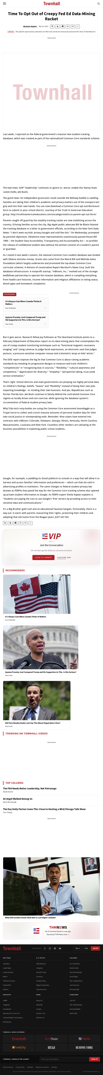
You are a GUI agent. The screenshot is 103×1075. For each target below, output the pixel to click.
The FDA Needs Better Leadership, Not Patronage (29, 788)
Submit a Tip (40, 1013)
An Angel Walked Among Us (17, 799)
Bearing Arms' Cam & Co (11, 1013)
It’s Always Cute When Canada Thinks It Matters (25, 616)
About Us (39, 1000)
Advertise (39, 1005)
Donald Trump (41, 972)
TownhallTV (7, 985)
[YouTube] (60, 948)
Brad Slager (74, 976)
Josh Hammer (74, 985)
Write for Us (40, 1018)
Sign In (77, 948)
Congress (39, 968)
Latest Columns (8, 972)
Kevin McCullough (76, 972)
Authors (5, 989)
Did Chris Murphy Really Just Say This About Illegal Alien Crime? (32, 723)
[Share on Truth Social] (57, 26)
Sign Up (94, 1059)
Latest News (7, 968)
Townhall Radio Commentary (13, 1018)
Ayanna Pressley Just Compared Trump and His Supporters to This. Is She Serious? (40, 672)
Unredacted (7, 1009)
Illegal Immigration (42, 985)
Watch (5, 976)
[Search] (98, 3)
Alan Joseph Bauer (76, 981)
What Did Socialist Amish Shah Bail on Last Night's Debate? (30, 918)
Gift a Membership (76, 1005)
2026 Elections (41, 964)
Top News (6, 964)
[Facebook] (55, 948)
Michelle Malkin (30, 26)
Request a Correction (42, 1067)
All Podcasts (7, 1022)
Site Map (54, 1067)
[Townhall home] (12, 948)
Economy (39, 976)
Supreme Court (41, 989)
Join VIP (95, 948)
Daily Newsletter (75, 1009)
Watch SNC (73, 1013)
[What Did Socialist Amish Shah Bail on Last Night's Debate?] (51, 886)
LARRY (5, 1000)
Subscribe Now (64, 557)
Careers (38, 1009)
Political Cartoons (9, 981)
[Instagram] (50, 948)
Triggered (6, 1005)
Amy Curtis (8, 675)
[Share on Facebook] (63, 26)
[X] (45, 948)
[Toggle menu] (4, 3)
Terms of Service (8, 1067)
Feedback (30, 1067)
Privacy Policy (20, 1067)
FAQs (86, 948)
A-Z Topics (40, 958)
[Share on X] (52, 26)
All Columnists (74, 989)
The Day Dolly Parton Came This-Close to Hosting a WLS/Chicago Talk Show (44, 809)
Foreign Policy (41, 981)
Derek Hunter (74, 968)
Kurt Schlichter (10, 620)
